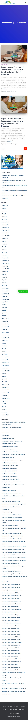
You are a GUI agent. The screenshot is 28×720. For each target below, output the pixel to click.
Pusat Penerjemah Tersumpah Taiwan (10, 650)
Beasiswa (4, 430)
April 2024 (4, 282)
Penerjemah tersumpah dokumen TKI (10, 563)
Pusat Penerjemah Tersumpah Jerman (11, 617)
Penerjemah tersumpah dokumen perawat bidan (13, 555)
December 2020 (5, 362)
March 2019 (4, 412)
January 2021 (5, 359)
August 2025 (5, 238)
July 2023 (4, 304)
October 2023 (5, 296)
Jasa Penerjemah (6, 487)
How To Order (13, 709)
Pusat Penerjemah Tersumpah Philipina (11, 634)
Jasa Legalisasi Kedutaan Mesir (9, 468)
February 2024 (5, 288)
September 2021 (5, 337)
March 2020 (4, 381)
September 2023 (5, 299)
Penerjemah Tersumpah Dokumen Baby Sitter (12, 536)
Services (23, 706)
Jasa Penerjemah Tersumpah (9, 490)
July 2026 (4, 208)
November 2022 (5, 326)
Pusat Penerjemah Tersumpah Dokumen (11, 601)
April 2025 (4, 249)
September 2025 (5, 235)
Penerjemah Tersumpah (7, 512)
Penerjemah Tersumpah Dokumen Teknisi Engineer (14, 560)
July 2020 (4, 373)
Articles (10, 706)
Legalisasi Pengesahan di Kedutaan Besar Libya (13, 495)
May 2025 (4, 246)
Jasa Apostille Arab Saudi (8, 438)
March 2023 (4, 315)
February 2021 (5, 357)
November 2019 (5, 392)
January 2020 (5, 387)
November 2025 (5, 230)
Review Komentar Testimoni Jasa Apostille (12, 677)
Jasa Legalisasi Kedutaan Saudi (9, 471)
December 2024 (5, 260)
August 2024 (5, 271)
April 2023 (4, 313)
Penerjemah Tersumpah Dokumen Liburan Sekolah (13, 552)
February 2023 (5, 318)
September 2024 (5, 268)
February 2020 (5, 384)
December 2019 (5, 390)
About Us (16, 706)
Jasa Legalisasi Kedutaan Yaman (9, 476)
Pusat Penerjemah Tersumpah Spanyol (11, 645)
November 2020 (5, 365)
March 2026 (4, 219)
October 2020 (5, 368)
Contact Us (21, 709)
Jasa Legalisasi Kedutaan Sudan (9, 473)
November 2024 (5, 263)
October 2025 (5, 233)
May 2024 (4, 280)
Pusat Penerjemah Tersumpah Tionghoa (11, 661)
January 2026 (5, 224)
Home (4, 706)
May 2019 (4, 406)
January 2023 (5, 321)
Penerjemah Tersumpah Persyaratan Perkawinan (13, 574)
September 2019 (5, 398)
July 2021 (4, 343)
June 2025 (4, 244)
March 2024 (4, 285)
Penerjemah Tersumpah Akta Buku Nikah (11, 514)
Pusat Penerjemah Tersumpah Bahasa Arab (12, 590)
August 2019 (5, 401)
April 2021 (4, 351)
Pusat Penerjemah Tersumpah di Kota (10, 598)
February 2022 (5, 332)
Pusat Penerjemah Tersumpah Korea (10, 620)
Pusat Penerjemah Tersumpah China (10, 592)
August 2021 (5, 340)
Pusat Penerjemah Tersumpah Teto (10, 656)
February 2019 (5, 414)
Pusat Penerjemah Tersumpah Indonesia (11, 609)
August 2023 (5, 301)
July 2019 (4, 403)
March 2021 (4, 354)
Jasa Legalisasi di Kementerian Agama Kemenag (13, 454)
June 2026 (4, 211)
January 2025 (5, 257)
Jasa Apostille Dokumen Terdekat (10, 446)
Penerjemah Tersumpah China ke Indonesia (12, 517)
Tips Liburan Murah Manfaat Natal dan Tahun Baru (13, 691)
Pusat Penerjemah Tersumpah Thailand (11, 658)
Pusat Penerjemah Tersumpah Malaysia (11, 623)
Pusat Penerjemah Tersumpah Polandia (11, 636)
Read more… (4, 88)
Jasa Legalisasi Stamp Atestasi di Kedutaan (12, 482)
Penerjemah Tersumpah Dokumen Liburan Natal (13, 549)
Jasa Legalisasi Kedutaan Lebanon (10, 465)
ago (14, 91)
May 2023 (4, 310)
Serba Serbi (4, 680)
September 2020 (5, 370)
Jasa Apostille (4, 64)
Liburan (3, 498)
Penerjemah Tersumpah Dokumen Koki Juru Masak (14, 546)
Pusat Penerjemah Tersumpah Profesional (12, 642)
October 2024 (5, 266)
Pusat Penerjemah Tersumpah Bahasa (11, 584)
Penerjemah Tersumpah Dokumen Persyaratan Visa (14, 557)
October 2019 (5, 395)
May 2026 (4, 213)
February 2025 (5, 255)
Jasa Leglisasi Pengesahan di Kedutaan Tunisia (13, 484)
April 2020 (4, 379)
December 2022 (5, 324)
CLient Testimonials (14, 713)
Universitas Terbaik (6, 694)
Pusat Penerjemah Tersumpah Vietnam (11, 667)
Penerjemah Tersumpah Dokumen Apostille (12, 533)
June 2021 (4, 346)
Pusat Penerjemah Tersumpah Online (10, 631)
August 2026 (5, 205)
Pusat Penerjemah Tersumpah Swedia (11, 647)
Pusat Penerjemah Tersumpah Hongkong (11, 603)
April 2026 (4, 216)
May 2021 (4, 348)
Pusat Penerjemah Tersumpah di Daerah (11, 595)
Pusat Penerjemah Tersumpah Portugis (11, 639)
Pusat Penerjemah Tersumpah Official (10, 628)
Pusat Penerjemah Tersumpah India (10, 606)
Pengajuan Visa (5, 581)
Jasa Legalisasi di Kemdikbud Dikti (10, 451)
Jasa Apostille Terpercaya (8, 449)
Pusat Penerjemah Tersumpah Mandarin (11, 625)
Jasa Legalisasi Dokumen (8, 457)
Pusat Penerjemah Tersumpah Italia (10, 612)
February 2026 (5, 222)
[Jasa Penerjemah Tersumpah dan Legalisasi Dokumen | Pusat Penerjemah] (8, 2)
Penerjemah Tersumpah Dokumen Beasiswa (12, 538)
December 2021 (5, 335)
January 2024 (5, 290)
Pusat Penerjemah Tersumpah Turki (10, 664)
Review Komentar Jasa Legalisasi (10, 669)
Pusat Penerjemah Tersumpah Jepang (11, 614)
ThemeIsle (19, 716)
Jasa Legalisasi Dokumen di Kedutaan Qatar (12, 460)
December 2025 (5, 227)
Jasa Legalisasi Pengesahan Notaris (10, 479)
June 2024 (4, 277)
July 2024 (4, 274)
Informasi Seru (5, 432)
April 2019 (4, 409)
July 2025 (4, 241)
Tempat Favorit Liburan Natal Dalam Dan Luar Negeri (14, 688)
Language (6, 709)
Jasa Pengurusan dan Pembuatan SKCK (11, 493)
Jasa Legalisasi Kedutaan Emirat (9, 462)
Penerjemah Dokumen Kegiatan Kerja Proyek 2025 (13, 504)
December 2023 (5, 293)
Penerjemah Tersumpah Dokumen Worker (11, 571)
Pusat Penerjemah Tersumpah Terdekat (11, 653)
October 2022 (5, 329)
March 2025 (4, 252)
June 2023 (4, 307)
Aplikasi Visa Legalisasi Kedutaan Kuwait (11, 427)
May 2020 (4, 376)
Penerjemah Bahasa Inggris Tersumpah (11, 501)
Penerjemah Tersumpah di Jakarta (10, 525)
